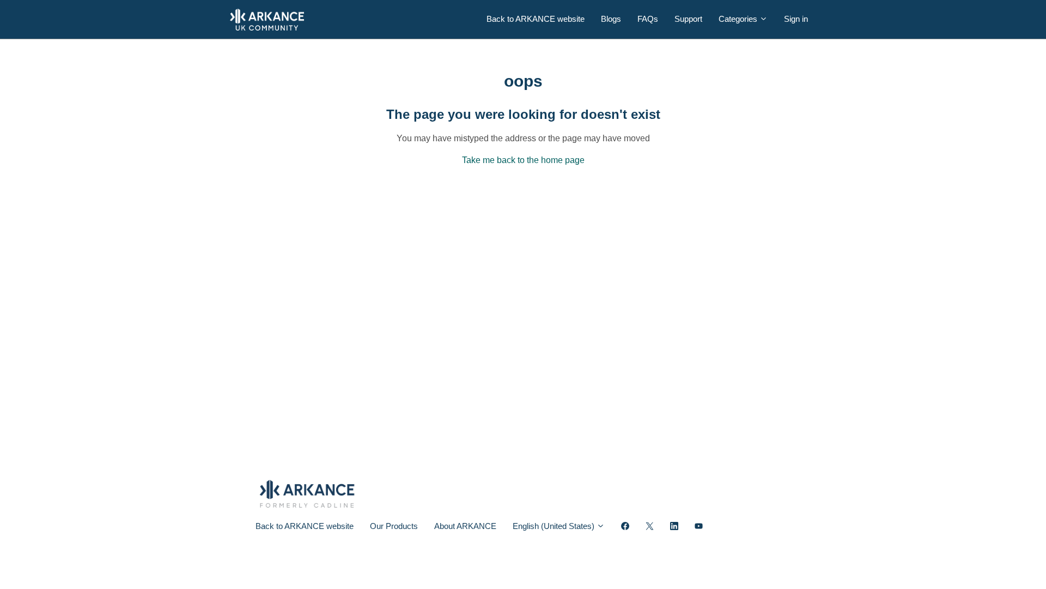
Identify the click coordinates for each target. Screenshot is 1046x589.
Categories (739, 18)
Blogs (611, 18)
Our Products (394, 526)
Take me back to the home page (523, 160)
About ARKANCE (465, 526)
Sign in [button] (796, 18)
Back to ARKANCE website (535, 18)
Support (688, 18)
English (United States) (555, 526)
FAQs (647, 18)
